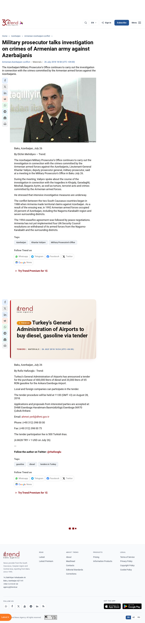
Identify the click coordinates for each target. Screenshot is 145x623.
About (69, 557)
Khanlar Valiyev (38, 242)
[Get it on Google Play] (132, 606)
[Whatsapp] (5, 606)
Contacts (70, 565)
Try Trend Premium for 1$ (32, 270)
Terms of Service (127, 557)
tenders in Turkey (48, 464)
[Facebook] (12, 606)
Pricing (96, 557)
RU (139, 617)
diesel (32, 464)
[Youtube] (24, 606)
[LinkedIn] (37, 606)
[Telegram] (30, 606)
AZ (134, 617)
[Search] (86, 23)
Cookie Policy (126, 570)
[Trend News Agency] (11, 555)
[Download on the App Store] (112, 606)
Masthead (70, 561)
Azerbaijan (21, 242)
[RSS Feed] (43, 606)
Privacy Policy (126, 561)
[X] (18, 606)
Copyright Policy (127, 565)
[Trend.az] (12, 23)
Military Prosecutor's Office (63, 242)
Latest (42, 557)
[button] (5, 80)
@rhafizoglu (54, 451)
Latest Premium (46, 561)
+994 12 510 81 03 (10, 584)
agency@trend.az (10, 587)
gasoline (20, 464)
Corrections (71, 574)
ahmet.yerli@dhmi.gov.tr (35, 416)
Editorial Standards (74, 570)
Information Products (102, 561)
